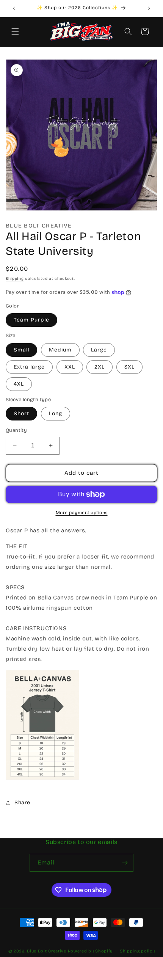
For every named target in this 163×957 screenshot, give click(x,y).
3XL (129, 367)
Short (21, 413)
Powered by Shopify (90, 950)
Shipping (15, 278)
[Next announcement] (149, 8)
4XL (19, 384)
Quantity (16, 430)
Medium (60, 350)
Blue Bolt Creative (46, 950)
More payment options (82, 512)
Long (55, 413)
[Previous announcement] (14, 8)
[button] (15, 31)
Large (99, 350)
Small (21, 350)
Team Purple (31, 320)
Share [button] (22, 802)
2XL (99, 367)
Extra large (29, 367)
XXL (69, 367)
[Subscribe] (124, 863)
